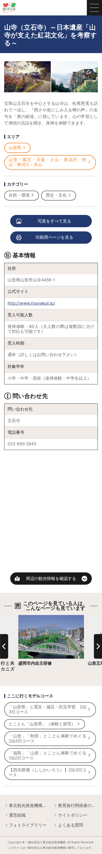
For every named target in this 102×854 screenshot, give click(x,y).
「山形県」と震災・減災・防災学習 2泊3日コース (47, 709)
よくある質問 (70, 825)
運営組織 (17, 815)
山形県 (15, 147)
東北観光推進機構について (29, 805)
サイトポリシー (72, 815)
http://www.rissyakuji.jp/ (31, 303)
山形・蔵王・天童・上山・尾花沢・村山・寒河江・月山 (47, 162)
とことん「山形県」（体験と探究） (42, 723)
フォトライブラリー (28, 825)
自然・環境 (19, 195)
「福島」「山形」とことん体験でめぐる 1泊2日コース (49, 755)
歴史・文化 (56, 195)
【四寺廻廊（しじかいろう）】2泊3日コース (47, 772)
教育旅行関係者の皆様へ (78, 805)
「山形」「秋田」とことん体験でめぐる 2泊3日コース (49, 738)
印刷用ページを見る (54, 237)
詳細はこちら (30, 617)
